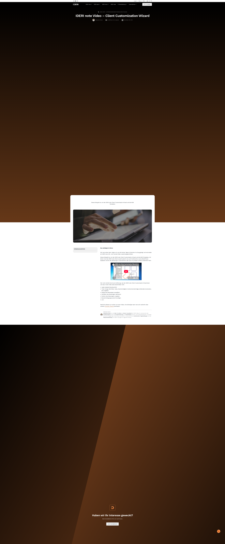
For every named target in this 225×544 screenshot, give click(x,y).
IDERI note (88, 4)
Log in (135, 1)
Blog (140, 1)
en (149, 1)
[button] (89, 4)
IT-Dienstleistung (122, 4)
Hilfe (144, 1)
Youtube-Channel (109, 306)
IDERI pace (96, 4)
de (147, 1)
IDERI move (104, 4)
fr (151, 1)
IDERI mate (113, 4)
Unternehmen (132, 4)
